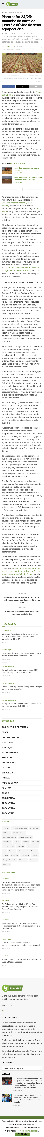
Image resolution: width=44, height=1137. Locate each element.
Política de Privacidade (27, 1131)
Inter (4, 851)
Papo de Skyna (10, 783)
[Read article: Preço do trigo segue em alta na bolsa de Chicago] (7, 170)
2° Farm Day (34, 828)
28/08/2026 (18, 172)
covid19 (17, 841)
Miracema (7, 773)
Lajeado (6, 768)
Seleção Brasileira (9, 860)
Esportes (7, 757)
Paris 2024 (25, 855)
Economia (7, 742)
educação (35, 841)
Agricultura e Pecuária (15, 12)
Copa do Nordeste (9, 837)
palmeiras (14, 855)
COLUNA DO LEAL (10, 737)
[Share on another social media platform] (35, 86)
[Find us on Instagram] (2, 1011)
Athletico (6, 832)
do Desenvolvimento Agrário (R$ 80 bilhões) (18, 203)
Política (6, 788)
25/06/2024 (18, 46)
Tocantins (8, 813)
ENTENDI (23, 1134)
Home (4, 12)
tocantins (6, 864)
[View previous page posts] (20, 189)
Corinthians (7, 841)
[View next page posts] (24, 189)
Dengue (26, 841)
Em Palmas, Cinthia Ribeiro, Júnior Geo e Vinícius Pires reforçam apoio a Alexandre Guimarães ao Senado (20, 906)
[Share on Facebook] (8, 86)
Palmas (6, 778)
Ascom (7, 46)
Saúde (5, 793)
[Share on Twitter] (22, 86)
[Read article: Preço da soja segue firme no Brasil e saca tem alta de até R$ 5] (7, 179)
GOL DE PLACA (9, 762)
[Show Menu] (3, 4)
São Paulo (23, 860)
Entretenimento (9, 666)
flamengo (20, 846)
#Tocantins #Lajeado (19, 828)
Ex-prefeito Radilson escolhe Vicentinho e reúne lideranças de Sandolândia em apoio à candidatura (21, 926)
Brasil (5, 732)
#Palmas (6, 828)
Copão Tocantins (25, 837)
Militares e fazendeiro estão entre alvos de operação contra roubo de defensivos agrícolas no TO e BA (20, 636)
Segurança (6, 630)
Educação (7, 747)
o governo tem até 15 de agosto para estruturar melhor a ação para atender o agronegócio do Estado (21, 571)
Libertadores (22, 851)
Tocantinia (8, 803)
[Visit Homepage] (12, 4)
